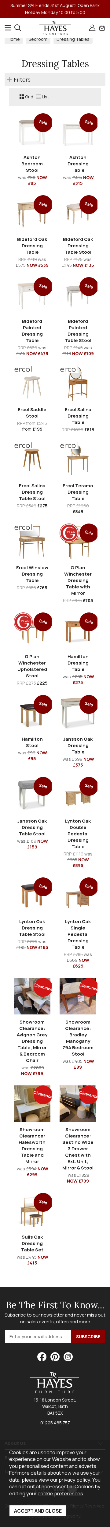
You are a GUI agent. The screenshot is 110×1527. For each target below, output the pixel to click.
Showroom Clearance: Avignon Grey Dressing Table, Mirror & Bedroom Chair (32, 1041)
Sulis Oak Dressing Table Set (32, 1243)
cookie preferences (60, 1493)
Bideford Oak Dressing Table (32, 245)
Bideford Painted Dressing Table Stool (78, 331)
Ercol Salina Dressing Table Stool (32, 492)
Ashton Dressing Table (78, 163)
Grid (29, 96)
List (45, 96)
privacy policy (74, 1479)
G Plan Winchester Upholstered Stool (32, 666)
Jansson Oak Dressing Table (78, 745)
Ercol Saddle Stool (32, 412)
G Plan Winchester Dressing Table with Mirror (78, 580)
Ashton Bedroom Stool (32, 163)
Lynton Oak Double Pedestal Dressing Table (78, 834)
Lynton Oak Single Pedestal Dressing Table (78, 934)
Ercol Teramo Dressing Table (78, 492)
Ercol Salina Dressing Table (78, 415)
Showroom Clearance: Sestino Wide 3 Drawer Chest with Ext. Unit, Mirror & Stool (78, 1148)
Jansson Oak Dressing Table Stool (32, 827)
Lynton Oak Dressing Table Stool (32, 927)
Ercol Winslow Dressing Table (32, 574)
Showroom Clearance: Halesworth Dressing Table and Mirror (32, 1145)
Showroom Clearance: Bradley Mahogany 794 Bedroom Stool (78, 1038)
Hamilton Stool (32, 742)
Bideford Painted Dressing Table (32, 331)
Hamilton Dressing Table (78, 662)
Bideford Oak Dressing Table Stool (78, 245)
